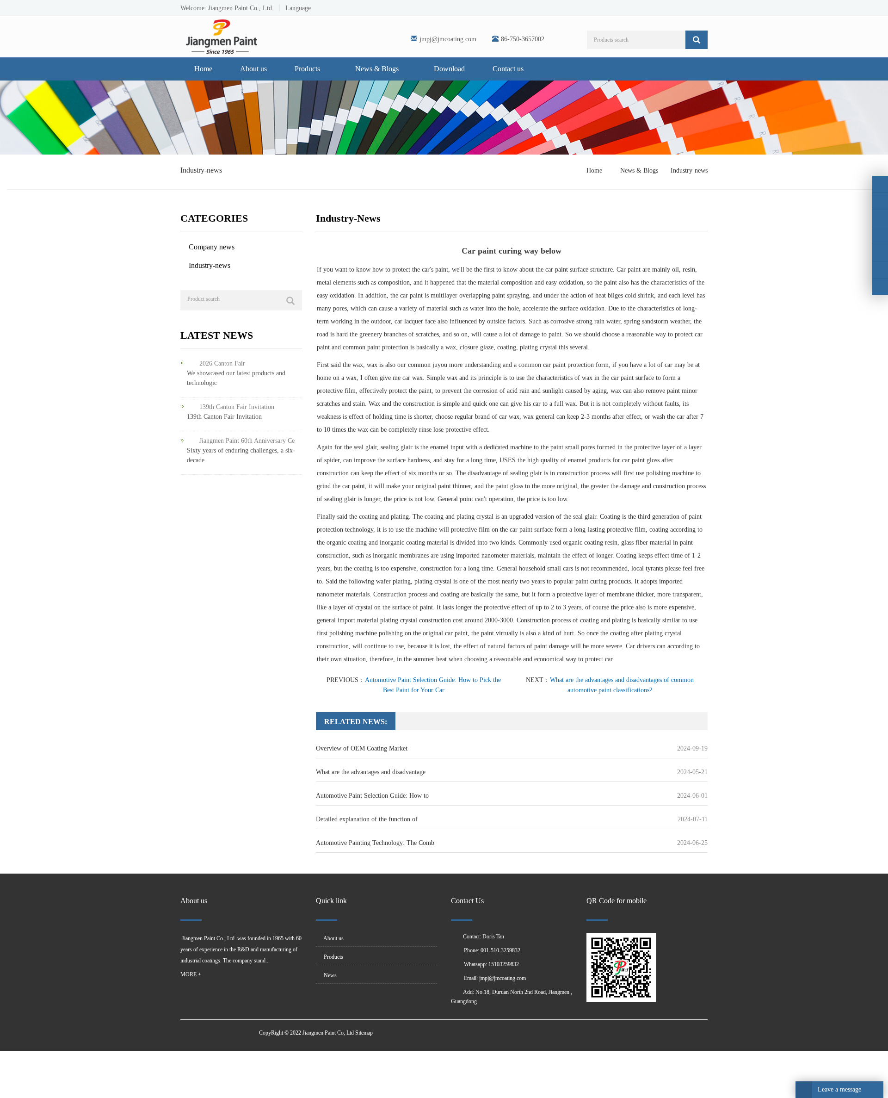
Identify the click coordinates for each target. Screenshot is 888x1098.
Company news (211, 247)
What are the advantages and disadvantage (371, 772)
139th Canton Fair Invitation (236, 406)
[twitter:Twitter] (880, 201)
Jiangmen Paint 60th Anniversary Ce (247, 440)
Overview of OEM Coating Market (361, 748)
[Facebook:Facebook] (880, 184)
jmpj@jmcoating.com (447, 39)
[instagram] (880, 218)
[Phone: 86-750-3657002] (880, 252)
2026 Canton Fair (222, 363)
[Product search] (290, 301)
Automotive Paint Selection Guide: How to (372, 795)
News (329, 975)
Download (449, 69)
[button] (324, 69)
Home (203, 69)
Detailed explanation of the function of (367, 819)
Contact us (508, 69)
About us (253, 69)
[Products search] (696, 40)
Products (308, 69)
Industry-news (688, 170)
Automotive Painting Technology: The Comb (375, 842)
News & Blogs (378, 69)
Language (295, 8)
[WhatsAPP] (880, 269)
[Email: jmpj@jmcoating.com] (880, 287)
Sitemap (364, 1033)
